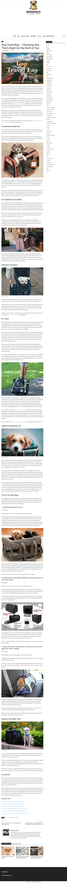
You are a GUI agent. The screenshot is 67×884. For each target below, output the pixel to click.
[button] (64, 36)
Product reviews (50, 148)
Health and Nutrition (48, 36)
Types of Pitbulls (50, 164)
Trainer (48, 160)
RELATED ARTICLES (6, 843)
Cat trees (49, 66)
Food (48, 105)
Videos (48, 170)
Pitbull (48, 141)
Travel (17, 817)
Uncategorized (50, 166)
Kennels (48, 133)
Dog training (49, 99)
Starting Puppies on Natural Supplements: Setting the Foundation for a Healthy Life (34, 823)
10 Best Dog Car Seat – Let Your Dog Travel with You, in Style (10, 823)
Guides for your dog (51, 117)
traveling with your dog (20, 409)
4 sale (48, 44)
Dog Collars (49, 84)
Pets (14, 817)
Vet (47, 168)
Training (48, 162)
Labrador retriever (51, 135)
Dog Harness (49, 92)
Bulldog (48, 62)
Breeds (48, 60)
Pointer (48, 145)
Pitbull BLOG (49, 143)
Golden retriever (50, 109)
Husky (48, 129)
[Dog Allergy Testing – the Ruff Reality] (7, 851)
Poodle (48, 146)
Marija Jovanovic (6, 50)
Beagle (48, 48)
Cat (47, 64)
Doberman (49, 74)
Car (8, 817)
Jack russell (49, 131)
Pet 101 (39, 36)
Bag (5, 817)
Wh (47, 172)
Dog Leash (49, 94)
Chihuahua (49, 68)
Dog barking (49, 80)
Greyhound (49, 115)
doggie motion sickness (12, 314)
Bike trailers (49, 50)
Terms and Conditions (36, 881)
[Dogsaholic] (33, 7)
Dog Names (49, 95)
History (48, 125)
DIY (47, 72)
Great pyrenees (50, 113)
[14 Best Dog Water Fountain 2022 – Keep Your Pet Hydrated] (22, 851)
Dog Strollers (49, 97)
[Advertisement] (33, 25)
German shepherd (51, 107)
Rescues (48, 152)
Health (48, 119)
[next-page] (4, 860)
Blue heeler (49, 54)
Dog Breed (33, 36)
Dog (19, 36)
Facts (48, 103)
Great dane (49, 111)
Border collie (49, 56)
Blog (48, 52)
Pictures (48, 139)
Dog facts (49, 88)
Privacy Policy (28, 881)
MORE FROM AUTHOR (16, 843)
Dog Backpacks (50, 78)
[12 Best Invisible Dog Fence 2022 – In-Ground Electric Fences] (36, 851)
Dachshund (49, 70)
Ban (47, 46)
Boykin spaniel (50, 58)
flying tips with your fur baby (18, 103)
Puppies (48, 150)
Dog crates (49, 86)
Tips (48, 154)
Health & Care (25, 36)
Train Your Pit (50, 158)
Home (14, 36)
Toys (48, 156)
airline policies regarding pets (18, 421)
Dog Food (49, 90)
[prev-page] (2, 860)
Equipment (49, 101)
